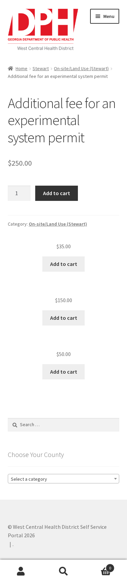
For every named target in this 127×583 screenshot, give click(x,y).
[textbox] (63, 479)
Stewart (41, 68)
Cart (98, 565)
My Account (21, 571)
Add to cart (56, 193)
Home (21, 68)
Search (63, 571)
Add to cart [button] (63, 264)
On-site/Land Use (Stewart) (81, 68)
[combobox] (64, 478)
